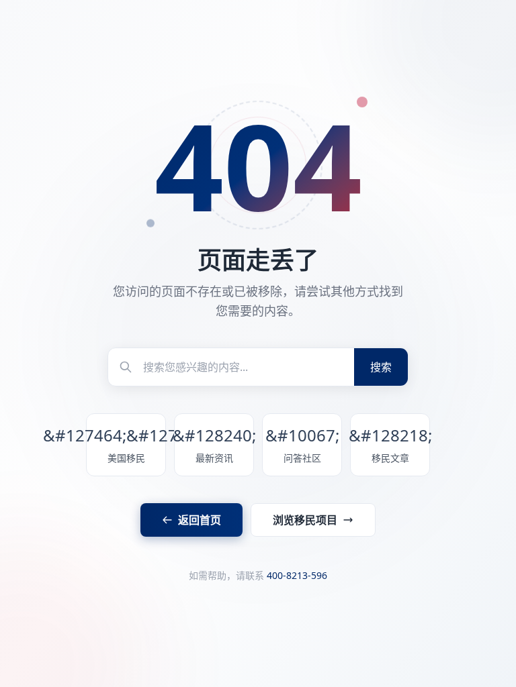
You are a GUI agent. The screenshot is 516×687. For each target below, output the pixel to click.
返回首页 (199, 520)
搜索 (381, 367)
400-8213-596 (297, 575)
